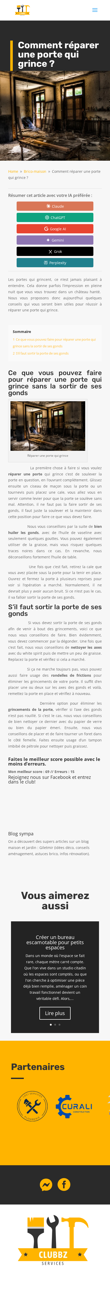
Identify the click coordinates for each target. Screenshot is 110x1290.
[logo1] (75, 1119)
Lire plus (55, 1013)
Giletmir (46, 847)
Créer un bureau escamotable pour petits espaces (55, 942)
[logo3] (32, 1119)
